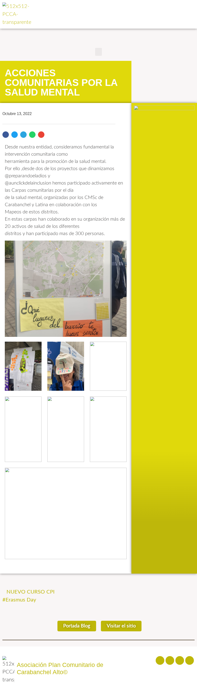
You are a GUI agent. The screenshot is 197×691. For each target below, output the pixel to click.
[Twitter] (179, 660)
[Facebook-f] (160, 660)
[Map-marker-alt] (189, 660)
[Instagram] (170, 660)
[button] (98, 52)
